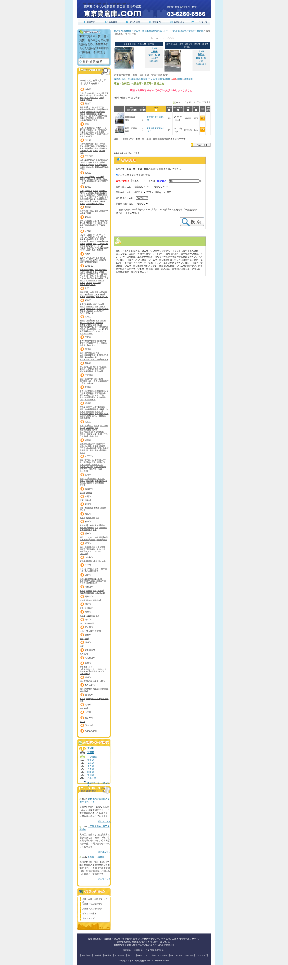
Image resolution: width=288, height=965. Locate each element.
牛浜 (93, 616)
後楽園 (87, 181)
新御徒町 (103, 260)
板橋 (104, 416)
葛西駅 (90, 752)
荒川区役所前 (90, 399)
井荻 (96, 306)
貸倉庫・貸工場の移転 (92, 904)
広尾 (82, 128)
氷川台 (82, 452)
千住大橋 (83, 436)
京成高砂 (103, 367)
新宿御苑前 (84, 109)
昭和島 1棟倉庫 (96, 857)
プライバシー (119, 955)
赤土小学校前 (96, 391)
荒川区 (88, 387)
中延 (82, 201)
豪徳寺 (97, 278)
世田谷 (82, 283)
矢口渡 (87, 237)
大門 (99, 130)
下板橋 (102, 225)
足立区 (88, 421)
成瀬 (93, 547)
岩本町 (98, 160)
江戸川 (82, 383)
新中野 (104, 341)
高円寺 (82, 306)
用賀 (101, 272)
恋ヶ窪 (82, 600)
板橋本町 (98, 414)
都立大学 (98, 211)
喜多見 (95, 272)
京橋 (82, 146)
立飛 (105, 481)
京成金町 (98, 371)
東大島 (89, 325)
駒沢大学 (94, 274)
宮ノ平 (82, 510)
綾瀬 (94, 434)
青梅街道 (94, 571)
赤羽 (96, 292)
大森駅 (90, 769)
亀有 (92, 371)
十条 (93, 297)
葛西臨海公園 (85, 381)
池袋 (106, 221)
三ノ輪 (89, 260)
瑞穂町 (88, 704)
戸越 (98, 195)
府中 (90, 530)
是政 (103, 525)
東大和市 (89, 627)
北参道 (82, 100)
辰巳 (96, 327)
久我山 (99, 309)
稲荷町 (82, 260)
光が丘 (103, 444)
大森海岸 (94, 201)
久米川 (89, 591)
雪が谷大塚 (84, 250)
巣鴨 (82, 227)
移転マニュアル (143, 955)
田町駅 (90, 772)
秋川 (82, 689)
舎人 (91, 425)
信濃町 (82, 118)
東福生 (82, 616)
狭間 (104, 467)
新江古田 (94, 343)
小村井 (87, 353)
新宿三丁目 (99, 107)
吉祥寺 (82, 493)
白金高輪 (90, 132)
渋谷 (82, 93)
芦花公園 (96, 283)
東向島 (87, 357)
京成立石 (83, 367)
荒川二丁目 (99, 395)
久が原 (91, 248)
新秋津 (100, 591)
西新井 (82, 434)
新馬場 (104, 195)
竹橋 (92, 165)
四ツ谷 (82, 114)
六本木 (82, 132)
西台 (82, 409)
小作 (86, 639)
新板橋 (87, 409)
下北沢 (89, 283)
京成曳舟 (104, 355)
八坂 (103, 593)
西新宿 (93, 114)
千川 (94, 223)
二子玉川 (83, 276)
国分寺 (89, 600)
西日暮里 (90, 393)
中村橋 (87, 446)
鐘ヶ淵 (93, 357)
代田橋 (91, 278)
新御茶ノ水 (84, 165)
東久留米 (83, 654)
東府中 (91, 528)
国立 (91, 608)
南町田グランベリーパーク (91, 551)
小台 (82, 399)
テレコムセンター (87, 323)
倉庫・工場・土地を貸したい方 (95, 899)
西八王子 (92, 462)
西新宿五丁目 (85, 116)
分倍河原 (83, 525)
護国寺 (82, 179)
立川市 (88, 474)
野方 (82, 341)
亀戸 (93, 320)
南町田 (82, 549)
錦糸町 (93, 355)
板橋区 (88, 403)
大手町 (102, 162)
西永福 (82, 311)
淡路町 (105, 160)
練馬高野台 (84, 444)
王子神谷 (99, 297)
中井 (98, 112)
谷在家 (96, 425)
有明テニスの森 (97, 329)
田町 (101, 132)
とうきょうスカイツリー (90, 359)
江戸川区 (89, 375)
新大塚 (100, 181)
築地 (86, 146)
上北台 (82, 631)
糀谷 (94, 244)
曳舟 (98, 355)
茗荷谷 (87, 177)
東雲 (101, 327)
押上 (97, 353)
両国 (82, 357)
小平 (82, 571)
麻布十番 (83, 134)
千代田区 (89, 156)
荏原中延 (83, 199)
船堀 (86, 379)
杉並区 (88, 300)
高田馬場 (83, 107)
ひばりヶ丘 (95, 699)
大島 (97, 320)
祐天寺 (82, 213)
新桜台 (104, 450)
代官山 (89, 100)
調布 (82, 537)
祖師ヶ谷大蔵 (91, 280)
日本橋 (102, 151)
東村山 (82, 591)
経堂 (105, 270)
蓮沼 (101, 239)
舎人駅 (90, 766)
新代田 (101, 280)
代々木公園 (99, 93)
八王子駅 (91, 778)
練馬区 (88, 440)
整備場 (82, 239)
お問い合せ (189, 955)
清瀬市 (88, 642)
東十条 (82, 297)
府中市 (88, 521)
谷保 (82, 608)
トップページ (87, 955)
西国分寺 (96, 600)
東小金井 (83, 561)
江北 (86, 425)
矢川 (86, 608)
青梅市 (88, 504)
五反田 (104, 193)
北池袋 (105, 223)
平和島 (95, 235)
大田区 (88, 231)
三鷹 (82, 500)
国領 (101, 537)
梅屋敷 (82, 235)
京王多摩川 (84, 540)
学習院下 (94, 225)
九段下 (95, 162)
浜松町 (93, 130)
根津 (106, 181)
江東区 (88, 316)
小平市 (88, 565)
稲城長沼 (83, 681)
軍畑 (82, 508)
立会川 (105, 197)
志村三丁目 (96, 416)
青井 (99, 434)
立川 (86, 478)
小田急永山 (84, 674)
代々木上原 (91, 95)
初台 (82, 98)
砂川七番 (90, 481)
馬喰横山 (103, 148)
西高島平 (90, 411)
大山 (106, 409)
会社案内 (107, 955)
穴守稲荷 (98, 241)
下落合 (82, 112)
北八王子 (83, 462)
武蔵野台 (103, 528)
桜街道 (97, 631)
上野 (93, 258)
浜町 (96, 144)
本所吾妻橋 (84, 355)
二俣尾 (103, 508)
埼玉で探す (160, 950)
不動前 (97, 193)
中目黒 (91, 211)
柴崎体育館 (99, 483)
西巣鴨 (87, 225)
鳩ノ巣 (82, 722)
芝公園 (82, 130)
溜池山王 (98, 167)
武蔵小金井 (92, 561)
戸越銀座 (90, 193)
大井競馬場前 (102, 199)
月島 (82, 148)
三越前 (92, 146)
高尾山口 (97, 467)
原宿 (101, 98)
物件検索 (98, 955)
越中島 (91, 327)
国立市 (88, 604)
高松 (82, 478)
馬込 (100, 246)
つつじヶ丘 (89, 537)
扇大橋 (94, 430)
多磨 (94, 530)
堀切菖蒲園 (84, 371)
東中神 (82, 518)
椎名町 (100, 221)
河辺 (91, 508)
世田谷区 (89, 266)
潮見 (99, 325)
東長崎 (82, 223)
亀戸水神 (83, 331)
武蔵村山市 (90, 658)
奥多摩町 (89, 718)
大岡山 (97, 248)
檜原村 (88, 712)
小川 (82, 569)
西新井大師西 (85, 430)
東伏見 (82, 699)
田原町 (95, 260)
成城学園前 (84, 270)
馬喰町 (87, 148)
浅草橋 (82, 258)
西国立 (82, 481)
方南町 (100, 304)
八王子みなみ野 (86, 467)
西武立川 (83, 483)
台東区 (88, 254)
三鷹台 (87, 500)
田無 (88, 699)
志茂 (88, 297)
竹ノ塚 (82, 428)
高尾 (82, 460)
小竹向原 (104, 448)
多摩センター (102, 669)
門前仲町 (83, 327)
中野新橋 (103, 343)
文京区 (88, 173)
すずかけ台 (101, 549)
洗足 (88, 213)
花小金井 (94, 569)
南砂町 (82, 320)
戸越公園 (92, 199)
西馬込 (82, 244)
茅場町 (91, 144)
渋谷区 (88, 89)
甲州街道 (92, 579)
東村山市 (89, 587)
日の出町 (89, 725)
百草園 (103, 581)
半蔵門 (87, 160)
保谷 (82, 701)
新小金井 (102, 561)
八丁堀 (102, 144)
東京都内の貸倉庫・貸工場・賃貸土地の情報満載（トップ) (142, 31)
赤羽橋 (91, 134)
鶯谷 (102, 258)
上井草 (82, 309)
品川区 (88, 187)
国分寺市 (89, 596)
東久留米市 (90, 650)
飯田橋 (104, 165)
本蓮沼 (82, 411)
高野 (96, 428)
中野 (86, 341)
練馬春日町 (95, 448)
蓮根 (101, 409)
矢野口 (102, 681)
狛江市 (88, 619)
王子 (91, 294)
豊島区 (88, 217)
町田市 (88, 543)
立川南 (82, 485)
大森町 (89, 235)
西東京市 (89, 695)
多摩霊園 (83, 530)
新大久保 (95, 116)
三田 (88, 130)
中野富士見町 (94, 341)
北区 (87, 288)
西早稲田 (104, 116)
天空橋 (89, 244)
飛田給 (99, 540)
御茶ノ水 (90, 167)
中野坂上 (83, 345)
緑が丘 (105, 211)
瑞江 (96, 379)
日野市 (88, 575)
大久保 (91, 107)
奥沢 (88, 274)
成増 (94, 407)
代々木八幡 (89, 93)
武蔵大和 (83, 593)
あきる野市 (90, 685)
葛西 (100, 379)
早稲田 (99, 109)
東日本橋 (94, 148)
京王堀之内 (89, 460)
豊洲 (106, 327)
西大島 (82, 329)
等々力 (82, 280)
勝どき (105, 146)
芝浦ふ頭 (104, 134)
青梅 (86, 508)
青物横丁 (103, 191)
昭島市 (88, 514)
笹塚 (106, 93)
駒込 (82, 225)
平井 (91, 379)
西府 (96, 528)
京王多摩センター (87, 667)
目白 (90, 221)
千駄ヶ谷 (94, 98)
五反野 (96, 432)
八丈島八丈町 (91, 731)
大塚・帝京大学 (96, 464)
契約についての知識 (159, 955)
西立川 (91, 483)
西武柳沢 (104, 699)
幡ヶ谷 (82, 95)
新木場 (82, 325)
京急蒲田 (83, 241)
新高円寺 (90, 306)
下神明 (102, 201)
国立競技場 (99, 118)
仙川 (105, 540)
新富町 (98, 146)
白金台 (82, 136)
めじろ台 (83, 471)
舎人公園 (104, 425)
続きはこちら (104, 821)
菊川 (82, 353)
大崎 (82, 191)
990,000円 (154, 61)
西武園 (91, 593)
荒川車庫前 (101, 397)
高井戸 (82, 313)
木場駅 (90, 748)
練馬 (82, 446)
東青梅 (96, 508)
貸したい (131, 955)
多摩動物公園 (91, 583)
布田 (106, 537)
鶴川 (82, 547)
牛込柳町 (83, 120)
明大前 (82, 274)
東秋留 (105, 689)
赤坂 (93, 128)
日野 (82, 579)
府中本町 (83, 528)
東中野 (82, 343)
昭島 (88, 518)
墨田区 (88, 349)
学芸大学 (83, 211)
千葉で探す (150, 950)
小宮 (99, 469)
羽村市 (88, 635)
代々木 (87, 98)
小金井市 (89, 557)
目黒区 (88, 207)
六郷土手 (83, 248)
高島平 (89, 407)
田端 (82, 294)
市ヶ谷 (89, 162)
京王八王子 (84, 464)
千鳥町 (93, 250)
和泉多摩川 (89, 623)
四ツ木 (95, 367)
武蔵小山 (88, 191)
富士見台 (90, 450)
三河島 (87, 391)
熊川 (97, 616)
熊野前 (93, 397)
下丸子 (102, 235)
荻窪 (82, 304)
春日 (93, 177)
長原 (99, 244)
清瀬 (82, 646)
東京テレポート (86, 333)
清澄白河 (99, 323)
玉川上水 (101, 478)
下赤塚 (82, 407)
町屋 (82, 391)
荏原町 (82, 204)
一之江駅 (92, 756)
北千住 (105, 434)
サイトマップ (88, 918)
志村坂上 (98, 411)
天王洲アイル (96, 197)
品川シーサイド (92, 204)
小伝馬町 (83, 151)
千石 (82, 181)
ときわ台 (83, 414)
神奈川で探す (139, 950)
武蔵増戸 (88, 689)
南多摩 (95, 681)
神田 (82, 160)
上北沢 (93, 285)
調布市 (88, 533)
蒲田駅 (90, 760)
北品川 (93, 195)
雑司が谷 (83, 221)
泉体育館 (98, 481)
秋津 (94, 591)
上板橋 (91, 414)
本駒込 (104, 179)
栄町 (106, 297)
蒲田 (93, 237)
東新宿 (93, 109)
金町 (90, 367)
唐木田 (101, 671)
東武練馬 (101, 407)
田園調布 (104, 248)
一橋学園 (103, 569)
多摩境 (87, 547)
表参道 (87, 128)
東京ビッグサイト (95, 331)
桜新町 (82, 272)
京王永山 (93, 671)
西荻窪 (87, 304)
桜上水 (97, 276)
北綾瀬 (89, 434)
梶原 (102, 294)
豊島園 (82, 450)
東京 (138, 961)
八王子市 (89, 456)
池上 (97, 237)
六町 (82, 425)
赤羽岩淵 (103, 292)
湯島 (98, 179)
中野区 (88, 337)
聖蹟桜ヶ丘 (84, 671)
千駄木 (82, 183)
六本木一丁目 (101, 128)
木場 (88, 320)
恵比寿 (104, 95)
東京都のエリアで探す (184, 31)
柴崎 (96, 537)
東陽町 (103, 320)
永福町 (93, 304)
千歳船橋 (103, 274)
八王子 (104, 460)
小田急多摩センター (88, 669)
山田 (103, 462)
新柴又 (102, 369)
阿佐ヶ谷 (90, 313)
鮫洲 (82, 197)
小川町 (82, 162)
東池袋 (89, 223)
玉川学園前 (91, 549)
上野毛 (91, 276)
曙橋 (88, 114)
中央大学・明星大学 (88, 469)
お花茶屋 (90, 369)
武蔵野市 (89, 489)
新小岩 (82, 369)
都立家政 (92, 345)
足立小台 (90, 428)
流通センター (91, 246)
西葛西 (105, 381)
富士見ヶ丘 (91, 311)
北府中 (91, 525)
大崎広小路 (84, 195)
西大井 (87, 197)
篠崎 (82, 379)
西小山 (87, 201)
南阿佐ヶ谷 (91, 309)
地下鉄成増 (84, 418)
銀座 (82, 153)
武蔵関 (102, 446)
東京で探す (127, 950)
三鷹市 (88, 496)
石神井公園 (94, 444)
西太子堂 (104, 278)
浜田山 (105, 309)
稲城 (90, 681)
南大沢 (97, 460)
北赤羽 (91, 292)
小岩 (100, 381)
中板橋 (105, 414)
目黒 (102, 204)
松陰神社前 (84, 285)
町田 (102, 547)
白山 (82, 177)
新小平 (87, 569)
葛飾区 (88, 363)
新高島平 (94, 409)
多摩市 (88, 663)
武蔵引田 (83, 691)
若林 (92, 270)
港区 (87, 124)
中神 (93, 518)
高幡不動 (83, 581)
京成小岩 (90, 383)
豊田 (86, 579)
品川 (96, 132)
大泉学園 (94, 446)
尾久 (86, 294)
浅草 (97, 258)
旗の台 (95, 191)
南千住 (91, 395)
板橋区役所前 (85, 416)
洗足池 (105, 244)
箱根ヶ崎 (83, 708)
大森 (96, 239)
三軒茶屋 (98, 270)
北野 (98, 462)
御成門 (89, 136)
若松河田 (90, 118)
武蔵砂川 (92, 478)
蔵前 (82, 262)
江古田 (82, 448)
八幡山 (102, 306)
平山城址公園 (93, 581)
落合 (99, 114)
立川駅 (90, 775)
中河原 (97, 525)
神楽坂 (105, 109)
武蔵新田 (90, 239)
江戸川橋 (99, 177)
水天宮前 (83, 144)
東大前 (93, 181)
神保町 (82, 169)
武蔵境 (89, 493)
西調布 (93, 540)
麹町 (93, 160)
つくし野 (83, 554)
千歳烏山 (83, 278)
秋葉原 (97, 165)
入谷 (88, 258)
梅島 (102, 432)
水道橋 (105, 167)
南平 (99, 579)
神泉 (98, 95)
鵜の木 (105, 241)
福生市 (88, 612)
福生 (88, 616)
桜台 (88, 448)
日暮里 (82, 393)
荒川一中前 (84, 397)
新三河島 (83, 395)
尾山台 (89, 272)
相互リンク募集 (89, 913)
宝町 (90, 151)
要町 (99, 223)
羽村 (82, 639)
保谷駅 (90, 763)
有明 (106, 329)
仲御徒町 (94, 262)
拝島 (97, 518)
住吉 (88, 329)
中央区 (88, 140)
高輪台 (105, 130)
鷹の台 (87, 571)
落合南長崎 (91, 112)
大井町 (82, 193)
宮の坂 (104, 276)
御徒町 (87, 262)
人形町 (95, 151)
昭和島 (103, 237)
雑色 (82, 237)
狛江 (82, 623)
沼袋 (88, 343)
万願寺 (82, 583)
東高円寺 (100, 311)
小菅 (96, 436)
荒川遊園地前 (100, 393)
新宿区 (88, 103)
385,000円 (201, 64)
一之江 (94, 381)
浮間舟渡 (83, 292)
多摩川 (99, 250)
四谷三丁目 (92, 120)
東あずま (104, 359)
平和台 (97, 450)
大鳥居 (91, 241)
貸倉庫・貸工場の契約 (92, 908)
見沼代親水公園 (86, 432)
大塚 (94, 221)
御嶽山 (82, 246)
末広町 (82, 167)
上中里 (96, 294)
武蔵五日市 (97, 689)
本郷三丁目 (91, 179)
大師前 (91, 436)
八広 (93, 353)
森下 (94, 325)
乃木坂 (97, 134)
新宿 (103, 112)
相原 (97, 547)
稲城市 (88, 677)
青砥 (96, 369)
